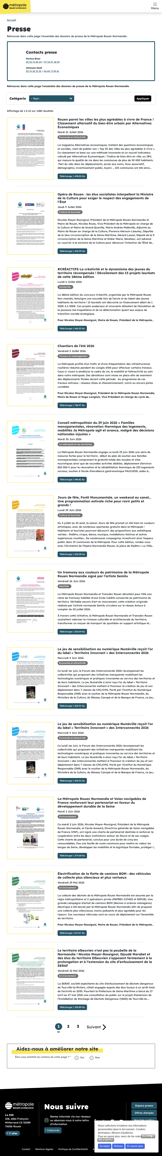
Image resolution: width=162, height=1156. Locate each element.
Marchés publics (144, 1120)
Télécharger (66, 176)
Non (97, 1057)
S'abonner (53, 1130)
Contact (26, 1149)
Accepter (105, 1146)
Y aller (14, 1133)
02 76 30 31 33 (33, 71)
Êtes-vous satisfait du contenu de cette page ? (42, 1056)
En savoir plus (135, 1146)
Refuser (118, 1146)
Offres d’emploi (144, 1112)
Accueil (11, 20)
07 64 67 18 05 (52, 62)
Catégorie (17, 98)
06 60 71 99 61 (51, 71)
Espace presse (144, 1105)
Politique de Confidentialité (73, 1149)
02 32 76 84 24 (34, 62)
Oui (82, 1057)
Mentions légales (44, 1149)
